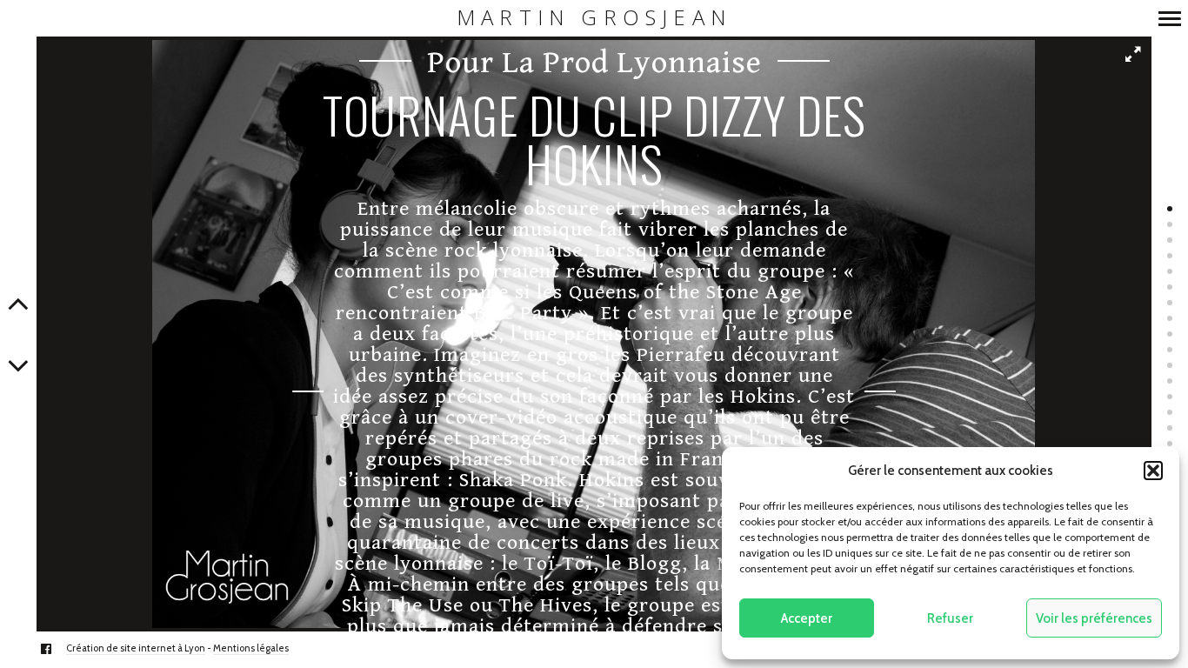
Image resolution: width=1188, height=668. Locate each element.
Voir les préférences (1094, 618)
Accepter (806, 618)
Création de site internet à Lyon (135, 648)
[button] (1153, 470)
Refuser (950, 618)
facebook (55, 649)
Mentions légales (251, 648)
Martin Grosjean (594, 17)
